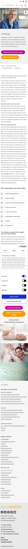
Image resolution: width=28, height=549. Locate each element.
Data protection (4, 539)
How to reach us (4, 492)
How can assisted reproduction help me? (10, 394)
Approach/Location (5, 497)
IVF (5, 174)
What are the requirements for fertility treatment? (12, 412)
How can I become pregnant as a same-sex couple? (12, 403)
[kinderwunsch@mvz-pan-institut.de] (23, 1)
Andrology (17, 68)
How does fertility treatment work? (9, 414)
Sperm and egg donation (6, 461)
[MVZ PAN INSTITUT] (8, 5)
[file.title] (2, 512)
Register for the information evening (13, 52)
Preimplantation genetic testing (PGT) (10, 457)
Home (2, 66)
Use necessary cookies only (14, 301)
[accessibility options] (26, 12)
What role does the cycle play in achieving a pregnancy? (14, 396)
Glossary (3, 430)
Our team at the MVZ (5, 490)
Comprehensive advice (6, 473)
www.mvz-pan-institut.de (9, 531)
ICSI (8, 174)
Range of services (11, 66)
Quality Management (6, 479)
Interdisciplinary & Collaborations (9, 477)
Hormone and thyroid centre (7, 464)
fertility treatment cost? (14, 417)
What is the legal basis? (6, 419)
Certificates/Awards (5, 481)
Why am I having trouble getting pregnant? (11, 399)
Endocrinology (4, 446)
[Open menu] (25, 5)
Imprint (2, 537)
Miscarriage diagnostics (6, 450)
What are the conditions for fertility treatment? (12, 410)
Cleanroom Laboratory (6, 484)
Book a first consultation (10, 57)
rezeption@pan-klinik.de (6, 529)
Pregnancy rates (4, 475)
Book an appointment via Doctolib (11, 533)
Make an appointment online (7, 495)
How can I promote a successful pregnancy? (11, 401)
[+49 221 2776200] (20, 1)
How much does (5, 417)
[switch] (24, 281)
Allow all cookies (14, 296)
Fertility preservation (6, 452)
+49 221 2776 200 (7, 524)
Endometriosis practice (6, 448)
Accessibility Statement (6, 542)
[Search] (17, 5)
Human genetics (4, 455)
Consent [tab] (5, 250)
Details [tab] (14, 250)
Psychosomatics (5, 459)
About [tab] (22, 250)
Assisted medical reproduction (8, 441)
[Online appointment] (26, 1)
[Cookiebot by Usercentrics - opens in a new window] (20, 247)
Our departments (7, 68)
